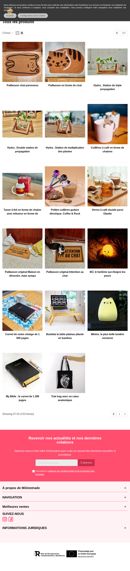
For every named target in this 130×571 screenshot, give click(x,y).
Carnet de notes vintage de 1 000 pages (22, 336)
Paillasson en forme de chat (65, 85)
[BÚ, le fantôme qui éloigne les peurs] (108, 248)
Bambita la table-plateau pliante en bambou (65, 336)
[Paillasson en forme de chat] (65, 62)
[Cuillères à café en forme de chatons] (108, 124)
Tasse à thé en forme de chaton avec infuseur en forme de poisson (22, 213)
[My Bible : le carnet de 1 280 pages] (22, 373)
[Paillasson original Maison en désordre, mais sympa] (22, 248)
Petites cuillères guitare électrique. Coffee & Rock (65, 211)
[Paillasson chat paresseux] (22, 62)
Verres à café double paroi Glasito (107, 211)
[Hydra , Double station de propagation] (22, 124)
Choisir (6, 33)
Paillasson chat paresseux (22, 85)
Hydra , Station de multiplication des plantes (65, 149)
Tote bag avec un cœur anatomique (65, 398)
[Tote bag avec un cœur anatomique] (65, 373)
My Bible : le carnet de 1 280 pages (22, 398)
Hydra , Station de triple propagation (108, 87)
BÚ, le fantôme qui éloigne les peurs (107, 274)
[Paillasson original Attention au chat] (65, 248)
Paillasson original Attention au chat (65, 274)
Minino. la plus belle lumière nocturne (107, 336)
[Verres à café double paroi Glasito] (108, 186)
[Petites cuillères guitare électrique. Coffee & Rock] (65, 186)
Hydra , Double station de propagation (22, 149)
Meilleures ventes (15, 506)
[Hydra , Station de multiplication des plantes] (65, 124)
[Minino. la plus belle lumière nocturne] (108, 311)
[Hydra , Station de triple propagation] (108, 62)
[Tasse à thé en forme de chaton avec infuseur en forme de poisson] (22, 186)
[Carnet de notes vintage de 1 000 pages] (22, 311)
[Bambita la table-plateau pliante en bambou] (65, 311)
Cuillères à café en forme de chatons (107, 149)
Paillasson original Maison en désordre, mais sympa (22, 274)
